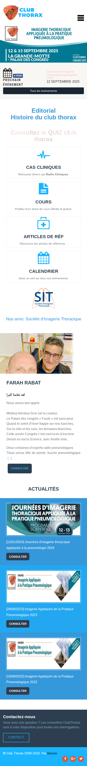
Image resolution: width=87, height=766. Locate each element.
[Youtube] (73, 759)
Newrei (52, 753)
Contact (16, 737)
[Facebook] (65, 759)
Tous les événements (43, 90)
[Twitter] (81, 759)
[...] (10, 458)
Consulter (19, 468)
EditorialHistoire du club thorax (43, 114)
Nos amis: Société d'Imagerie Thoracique (43, 319)
